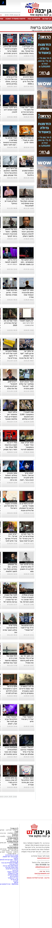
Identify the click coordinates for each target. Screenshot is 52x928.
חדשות (15, 844)
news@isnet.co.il (43, 858)
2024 (6, 797)
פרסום (16, 882)
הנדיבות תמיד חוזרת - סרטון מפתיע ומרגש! (11, 292)
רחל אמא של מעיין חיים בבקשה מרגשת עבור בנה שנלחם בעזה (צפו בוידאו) (10, 660)
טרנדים (9, 830)
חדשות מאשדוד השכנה (15, 19)
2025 (10, 797)
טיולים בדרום (14, 876)
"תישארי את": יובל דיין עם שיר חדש (27, 719)
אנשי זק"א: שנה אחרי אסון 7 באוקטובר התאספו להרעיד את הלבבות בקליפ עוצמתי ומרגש (27, 449)
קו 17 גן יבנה (14, 861)
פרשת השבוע (12, 853)
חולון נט (15, 881)
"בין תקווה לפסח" (26, 321)
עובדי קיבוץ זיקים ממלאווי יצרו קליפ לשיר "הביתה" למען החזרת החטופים (26, 386)
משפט (16, 839)
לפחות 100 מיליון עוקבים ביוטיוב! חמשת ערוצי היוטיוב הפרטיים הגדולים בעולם (10, 51)
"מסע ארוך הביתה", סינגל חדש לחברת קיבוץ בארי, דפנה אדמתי (27, 477)
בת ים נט (15, 870)
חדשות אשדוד (13, 838)
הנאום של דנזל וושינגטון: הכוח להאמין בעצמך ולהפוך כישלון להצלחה (28, 233)
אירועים (9, 852)
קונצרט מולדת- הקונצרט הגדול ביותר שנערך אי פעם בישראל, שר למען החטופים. (27, 599)
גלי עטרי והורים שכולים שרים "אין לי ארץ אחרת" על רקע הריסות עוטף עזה (26, 538)
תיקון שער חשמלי (12, 872)
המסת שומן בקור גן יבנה (10, 866)
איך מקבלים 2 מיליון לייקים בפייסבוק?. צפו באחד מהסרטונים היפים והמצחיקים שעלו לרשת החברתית (26, 53)
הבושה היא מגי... (11, 264)
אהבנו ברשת (37, 30)
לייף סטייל (14, 828)
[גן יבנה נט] (36, 837)
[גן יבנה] (36, 16)
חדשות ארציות (12, 847)
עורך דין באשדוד (13, 873)
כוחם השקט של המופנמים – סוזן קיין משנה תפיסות (26, 262)
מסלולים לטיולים (13, 875)
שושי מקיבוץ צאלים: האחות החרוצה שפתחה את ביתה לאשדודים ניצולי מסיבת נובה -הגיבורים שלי (10, 480)
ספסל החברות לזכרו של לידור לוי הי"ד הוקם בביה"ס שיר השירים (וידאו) (10, 355)
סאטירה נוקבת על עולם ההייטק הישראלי (10, 506)
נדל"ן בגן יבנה (13, 864)
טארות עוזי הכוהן (13, 836)
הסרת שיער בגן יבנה (11, 867)
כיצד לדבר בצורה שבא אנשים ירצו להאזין (10, 109)
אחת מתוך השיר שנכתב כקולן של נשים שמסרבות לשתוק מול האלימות (27, 203)
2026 (15, 797)
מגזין (16, 832)
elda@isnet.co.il (42, 867)
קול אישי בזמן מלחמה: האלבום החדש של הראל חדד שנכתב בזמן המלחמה (10, 173)
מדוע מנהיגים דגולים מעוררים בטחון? (11, 201)
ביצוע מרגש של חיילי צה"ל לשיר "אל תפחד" (27, 627)
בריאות (16, 830)
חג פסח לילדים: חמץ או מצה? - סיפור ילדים (27, 140)
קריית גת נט (14, 879)
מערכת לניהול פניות (12, 869)
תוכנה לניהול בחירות (11, 855)
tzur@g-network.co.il (42, 873)
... (16, 114)
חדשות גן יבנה (34, 19)
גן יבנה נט (46, 19)
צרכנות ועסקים (12, 841)
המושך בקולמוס (13, 833)
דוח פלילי (9, 839)
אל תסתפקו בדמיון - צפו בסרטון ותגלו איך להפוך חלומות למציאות (10, 569)
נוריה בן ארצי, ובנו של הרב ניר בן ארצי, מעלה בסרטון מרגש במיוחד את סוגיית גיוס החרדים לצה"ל (10, 84)
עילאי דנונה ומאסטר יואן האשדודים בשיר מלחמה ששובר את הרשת (10, 416)
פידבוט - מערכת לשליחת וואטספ (37, 878)
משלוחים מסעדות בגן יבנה (9, 863)
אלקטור (15, 858)
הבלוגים (15, 835)
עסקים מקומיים (13, 843)
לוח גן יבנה (6, 850)
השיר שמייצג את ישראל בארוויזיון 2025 (10, 323)
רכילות (16, 852)
